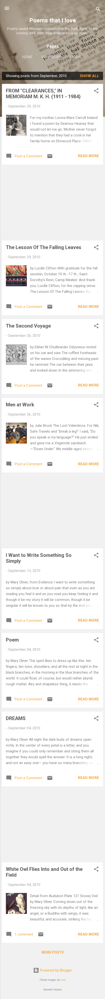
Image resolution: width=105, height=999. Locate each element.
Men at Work (20, 405)
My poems (51, 57)
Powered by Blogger (55, 970)
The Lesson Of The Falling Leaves (43, 247)
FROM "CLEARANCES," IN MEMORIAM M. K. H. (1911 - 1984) (43, 93)
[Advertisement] (52, 203)
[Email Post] (50, 158)
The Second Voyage (28, 326)
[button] (96, 91)
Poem (12, 640)
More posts (53, 952)
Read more (88, 156)
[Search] (98, 9)
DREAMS (16, 718)
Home (27, 57)
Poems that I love (52, 20)
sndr (63, 979)
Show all (89, 76)
